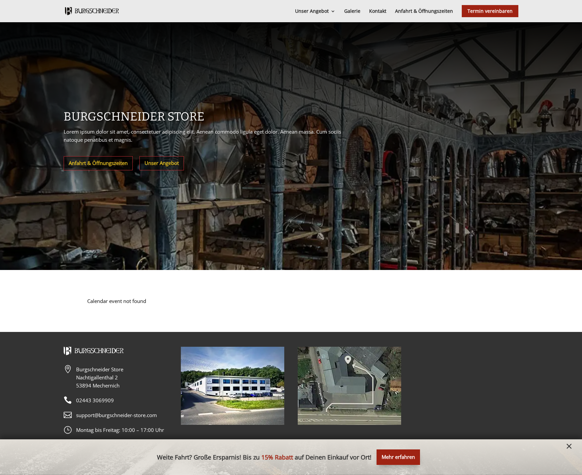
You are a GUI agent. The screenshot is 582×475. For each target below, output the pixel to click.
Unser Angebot (161, 163)
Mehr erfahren (398, 456)
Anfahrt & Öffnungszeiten (98, 163)
